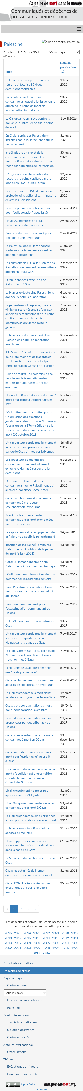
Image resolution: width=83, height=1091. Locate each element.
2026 (8, 933)
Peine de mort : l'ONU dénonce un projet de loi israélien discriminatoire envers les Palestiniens (30, 195)
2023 (36, 933)
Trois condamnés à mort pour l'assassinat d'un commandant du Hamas (27, 608)
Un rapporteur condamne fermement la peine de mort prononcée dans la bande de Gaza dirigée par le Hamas (30, 447)
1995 (65, 948)
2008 (27, 943)
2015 (36, 938)
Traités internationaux (22, 1022)
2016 (27, 938)
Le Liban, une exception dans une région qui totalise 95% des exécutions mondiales (27, 84)
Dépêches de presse (16, 971)
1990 (74, 948)
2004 (65, 943)
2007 (36, 943)
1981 (46, 952)
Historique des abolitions (24, 1000)
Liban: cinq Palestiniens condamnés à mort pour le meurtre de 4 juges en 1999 (30, 399)
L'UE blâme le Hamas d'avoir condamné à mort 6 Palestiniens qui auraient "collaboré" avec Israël (29, 485)
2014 (46, 938)
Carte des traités (18, 1037)
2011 (74, 938)
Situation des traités (20, 1030)
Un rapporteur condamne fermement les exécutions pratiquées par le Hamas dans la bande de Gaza (30, 638)
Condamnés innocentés (23, 1074)
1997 (55, 948)
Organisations (16, 1052)
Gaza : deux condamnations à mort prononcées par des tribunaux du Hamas (28, 722)
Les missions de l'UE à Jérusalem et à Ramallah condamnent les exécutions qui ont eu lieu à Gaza (30, 267)
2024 (27, 933)
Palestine (13, 43)
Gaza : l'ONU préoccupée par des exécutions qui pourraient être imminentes (27, 887)
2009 (17, 943)
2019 (74, 933)
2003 (74, 943)
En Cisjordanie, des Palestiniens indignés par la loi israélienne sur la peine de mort (29, 140)
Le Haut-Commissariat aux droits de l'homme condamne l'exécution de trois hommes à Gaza (30, 655)
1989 (36, 952)
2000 (27, 948)
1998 (46, 948)
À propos (41, 1089)
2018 (8, 938)
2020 (65, 933)
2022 (46, 933)
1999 (36, 948)
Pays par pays (12, 978)
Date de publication (68, 65)
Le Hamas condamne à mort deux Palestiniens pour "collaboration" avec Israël (28, 339)
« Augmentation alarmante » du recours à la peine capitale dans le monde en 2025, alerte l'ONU (28, 178)
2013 (55, 938)
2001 (17, 948)
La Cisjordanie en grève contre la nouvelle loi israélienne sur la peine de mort (29, 123)
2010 (8, 943)
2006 (46, 943)
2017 (17, 938)
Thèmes (8, 1059)
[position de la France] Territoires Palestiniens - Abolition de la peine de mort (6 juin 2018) (29, 549)
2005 (55, 943)
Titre (8, 71)
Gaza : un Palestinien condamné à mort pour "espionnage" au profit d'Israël (28, 756)
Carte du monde (18, 985)
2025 (17, 933)
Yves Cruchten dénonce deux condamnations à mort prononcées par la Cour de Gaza (29, 519)
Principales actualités (18, 963)
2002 (8, 948)
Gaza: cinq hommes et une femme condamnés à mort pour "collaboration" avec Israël (28, 502)
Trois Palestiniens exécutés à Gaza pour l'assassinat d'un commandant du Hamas (29, 591)
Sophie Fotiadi (28, 1084)
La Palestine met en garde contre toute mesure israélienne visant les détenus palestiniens (28, 250)
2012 (65, 938)
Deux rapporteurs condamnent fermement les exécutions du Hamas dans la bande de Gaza (30, 845)
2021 (55, 933)
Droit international (16, 1015)
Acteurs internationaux (19, 1045)
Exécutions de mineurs (22, 1066)
